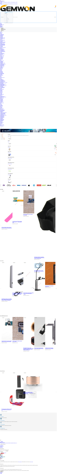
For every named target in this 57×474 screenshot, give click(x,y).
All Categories (6, 12)
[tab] (1, 472)
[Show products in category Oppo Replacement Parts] (10, 161)
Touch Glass (6, 22)
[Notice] (55, 6)
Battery (6, 15)
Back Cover (6, 14)
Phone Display (6, 21)
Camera (6, 16)
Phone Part (6, 13)
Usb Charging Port (7, 18)
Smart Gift (9, 147)
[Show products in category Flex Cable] (10, 183)
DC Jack (8, 136)
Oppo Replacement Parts (10, 158)
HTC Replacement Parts (10, 169)
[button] (56, 288)
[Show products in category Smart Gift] (10, 150)
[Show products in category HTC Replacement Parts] (10, 172)
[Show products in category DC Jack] (10, 139)
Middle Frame (6, 20)
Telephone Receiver (7, 19)
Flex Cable (6, 17)
